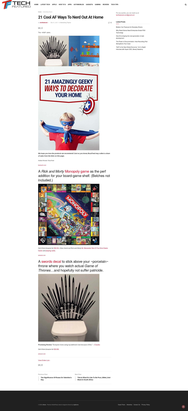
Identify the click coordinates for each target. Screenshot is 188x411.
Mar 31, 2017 (54, 22)
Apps (69, 4)
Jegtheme (76, 404)
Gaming (98, 4)
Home (36, 4)
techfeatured (43, 22)
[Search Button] (186, 4)
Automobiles (79, 4)
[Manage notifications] (183, 406)
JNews (44, 404)
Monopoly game (77, 171)
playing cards (50, 251)
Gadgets (89, 4)
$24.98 (56, 349)
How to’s (62, 4)
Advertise (129, 405)
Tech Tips (114, 4)
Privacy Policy (146, 405)
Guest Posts (121, 405)
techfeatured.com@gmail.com (125, 15)
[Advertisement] (133, 68)
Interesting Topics (47, 12)
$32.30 (56, 248)
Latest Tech (45, 4)
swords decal (51, 261)
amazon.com (42, 255)
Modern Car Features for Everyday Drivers (129, 27)
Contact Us (137, 405)
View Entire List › (44, 360)
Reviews (106, 4)
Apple (54, 4)
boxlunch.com (42, 165)
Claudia (97, 345)
